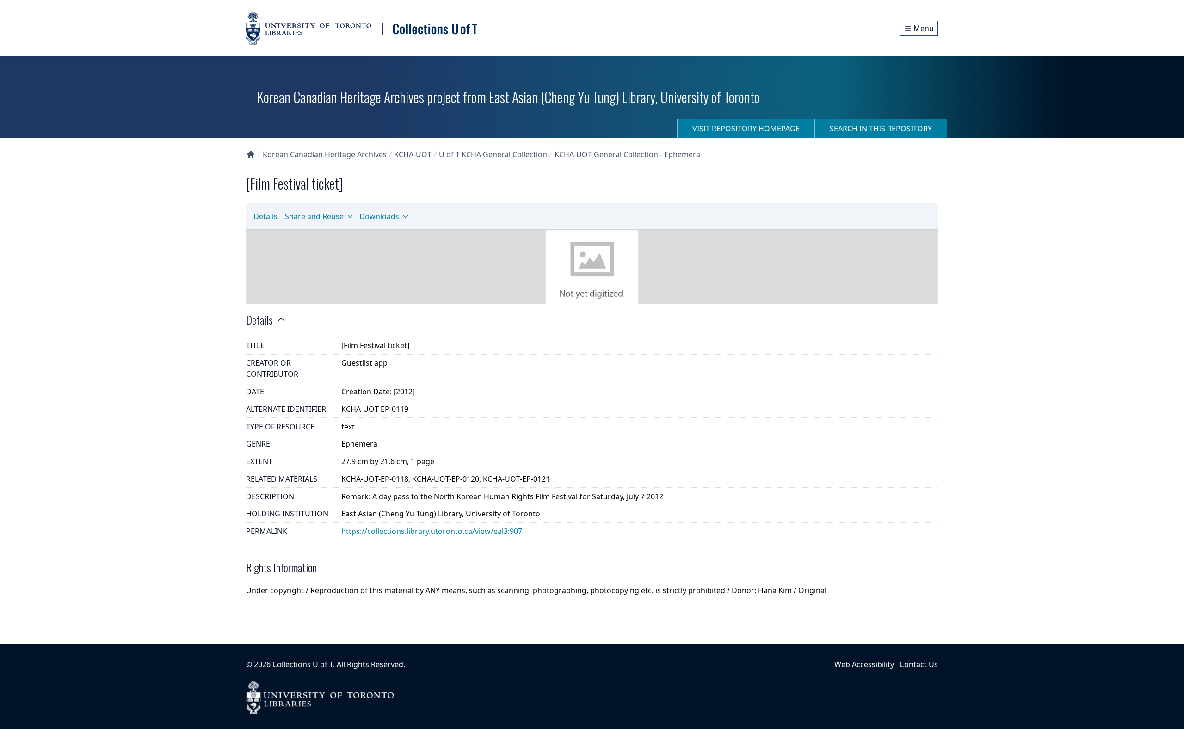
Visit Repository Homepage (746, 128)
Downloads (379, 216)
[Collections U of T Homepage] (250, 154)
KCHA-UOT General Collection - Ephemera (627, 154)
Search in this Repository (881, 128)
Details (265, 216)
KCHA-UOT (413, 154)
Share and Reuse (314, 216)
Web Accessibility (864, 664)
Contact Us (919, 664)
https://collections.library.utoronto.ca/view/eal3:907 (431, 531)
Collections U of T (302, 664)
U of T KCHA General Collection (493, 154)
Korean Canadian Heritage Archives (325, 154)
